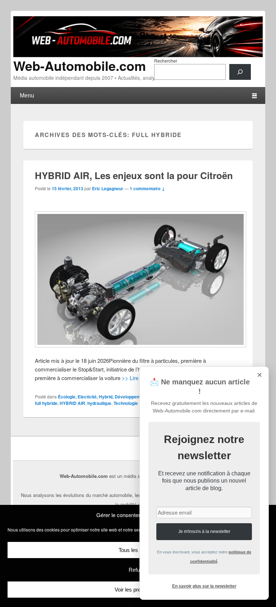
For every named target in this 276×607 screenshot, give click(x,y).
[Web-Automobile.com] (138, 55)
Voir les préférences (138, 590)
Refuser (138, 570)
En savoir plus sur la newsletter (204, 586)
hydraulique (99, 403)
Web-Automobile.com (79, 65)
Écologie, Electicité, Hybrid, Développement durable (111, 396)
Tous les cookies (138, 550)
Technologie (126, 403)
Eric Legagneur (107, 188)
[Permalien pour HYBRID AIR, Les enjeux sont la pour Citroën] (138, 279)
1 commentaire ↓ (147, 188)
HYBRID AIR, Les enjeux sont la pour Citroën (134, 175)
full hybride (46, 403)
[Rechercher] (240, 72)
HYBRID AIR (72, 403)
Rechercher (165, 61)
